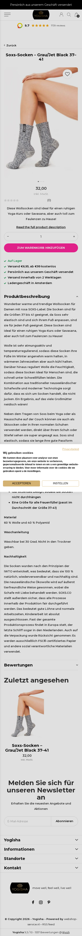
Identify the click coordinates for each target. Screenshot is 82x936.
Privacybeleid (70, 449)
